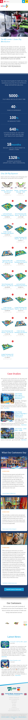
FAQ (14, 718)
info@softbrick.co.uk (15, 710)
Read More (6, 408)
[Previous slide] (3, 24)
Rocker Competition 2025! (15, 660)
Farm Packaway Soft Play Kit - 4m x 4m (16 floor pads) (21, 215)
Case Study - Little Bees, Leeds (20, 429)
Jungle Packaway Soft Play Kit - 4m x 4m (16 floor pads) (21, 238)
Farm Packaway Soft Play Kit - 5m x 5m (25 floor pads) (7, 332)
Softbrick (4, 6)
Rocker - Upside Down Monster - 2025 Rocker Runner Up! (20, 192)
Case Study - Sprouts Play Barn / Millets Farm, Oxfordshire (21, 414)
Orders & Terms (14, 717)
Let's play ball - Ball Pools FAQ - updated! (18, 641)
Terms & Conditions (5, 717)
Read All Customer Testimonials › (14, 589)
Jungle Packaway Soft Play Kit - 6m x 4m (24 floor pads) (21, 309)
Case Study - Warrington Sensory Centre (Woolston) (20, 396)
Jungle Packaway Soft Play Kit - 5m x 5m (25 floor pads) (7, 356)
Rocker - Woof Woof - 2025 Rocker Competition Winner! (7, 192)
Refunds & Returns (22, 717)
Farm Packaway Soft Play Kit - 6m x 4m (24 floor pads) (7, 285)
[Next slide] (25, 24)
